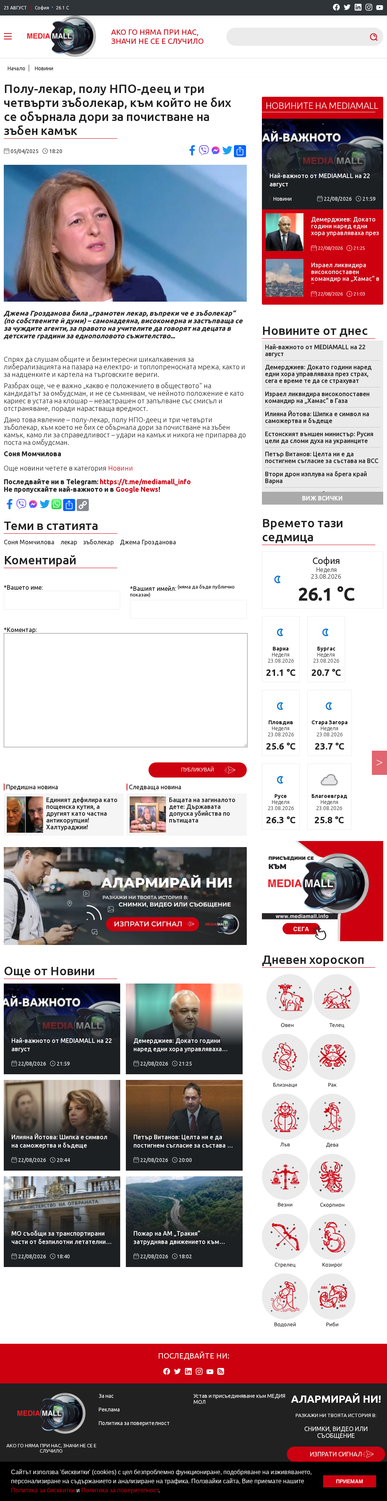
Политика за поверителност (119, 1490)
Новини (44, 68)
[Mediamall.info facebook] (336, 8)
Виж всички (322, 498)
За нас (106, 1396)
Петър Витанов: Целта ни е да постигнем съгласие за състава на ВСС (321, 457)
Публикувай (197, 770)
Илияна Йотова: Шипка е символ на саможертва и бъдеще (317, 417)
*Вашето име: (23, 587)
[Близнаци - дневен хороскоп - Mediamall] (285, 1063)
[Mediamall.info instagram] (368, 8)
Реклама (109, 1410)
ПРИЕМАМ (349, 1481)
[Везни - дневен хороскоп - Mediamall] (285, 1183)
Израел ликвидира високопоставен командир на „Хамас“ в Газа (345, 272)
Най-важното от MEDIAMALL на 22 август (315, 350)
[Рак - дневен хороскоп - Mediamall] (332, 1063)
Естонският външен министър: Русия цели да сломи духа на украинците (319, 437)
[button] (162, 1491)
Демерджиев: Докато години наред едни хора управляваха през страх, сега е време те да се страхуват (345, 227)
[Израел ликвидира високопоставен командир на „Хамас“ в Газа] (284, 278)
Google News (137, 489)
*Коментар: (20, 629)
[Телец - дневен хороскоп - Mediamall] (337, 1003)
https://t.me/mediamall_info (145, 481)
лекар (68, 542)
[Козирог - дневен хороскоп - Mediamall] (332, 1243)
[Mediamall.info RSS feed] (220, 1372)
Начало (16, 68)
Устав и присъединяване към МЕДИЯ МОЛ (239, 1399)
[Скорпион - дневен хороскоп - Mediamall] (332, 1183)
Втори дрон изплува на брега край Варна (316, 477)
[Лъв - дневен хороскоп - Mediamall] (285, 1123)
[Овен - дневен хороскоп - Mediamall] (287, 1003)
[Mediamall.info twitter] (347, 7)
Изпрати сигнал (336, 1454)
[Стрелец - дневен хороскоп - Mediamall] (285, 1243)
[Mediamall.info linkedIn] (358, 8)
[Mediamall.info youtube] (379, 8)
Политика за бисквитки (43, 1490)
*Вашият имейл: (153, 588)
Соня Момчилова (29, 542)
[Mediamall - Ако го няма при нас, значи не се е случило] (61, 36)
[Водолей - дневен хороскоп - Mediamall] (285, 1302)
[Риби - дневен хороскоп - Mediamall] (332, 1302)
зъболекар (98, 542)
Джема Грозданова (148, 542)
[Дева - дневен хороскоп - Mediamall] (332, 1123)
